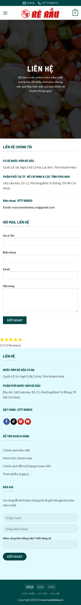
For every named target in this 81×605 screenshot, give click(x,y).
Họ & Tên (8, 235)
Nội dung (8, 286)
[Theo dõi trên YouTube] (28, 421)
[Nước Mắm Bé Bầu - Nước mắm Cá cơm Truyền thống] (40, 13)
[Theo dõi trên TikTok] (13, 421)
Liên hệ (54, 593)
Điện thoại (9, 252)
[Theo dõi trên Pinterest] (20, 421)
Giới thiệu (29, 593)
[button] (5, 13)
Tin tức (43, 593)
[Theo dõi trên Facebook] (6, 421)
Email (6, 269)
